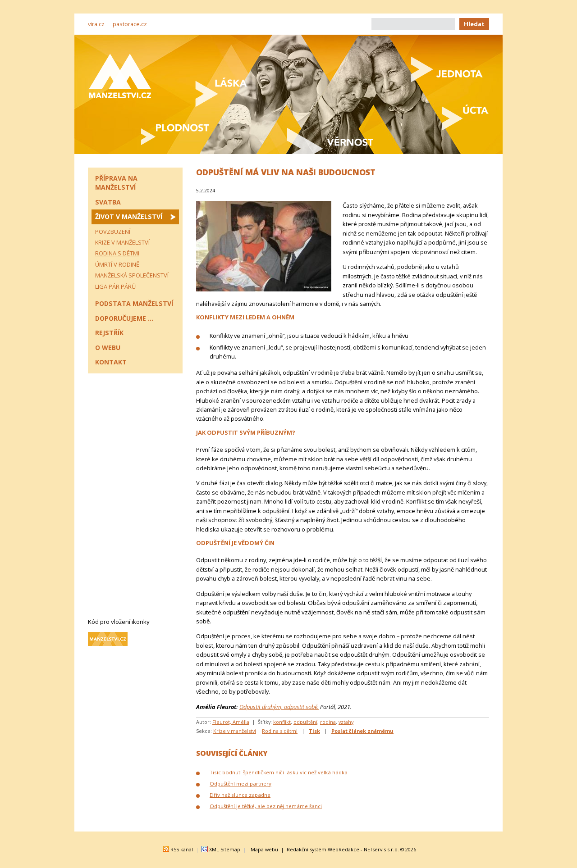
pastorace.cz (130, 24)
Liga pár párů (115, 286)
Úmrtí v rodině (117, 264)
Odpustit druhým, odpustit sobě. (279, 707)
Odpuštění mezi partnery (240, 783)
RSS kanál (181, 849)
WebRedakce (343, 849)
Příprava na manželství (116, 182)
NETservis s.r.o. (381, 849)
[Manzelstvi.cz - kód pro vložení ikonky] (108, 644)
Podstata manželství (134, 303)
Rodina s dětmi (280, 730)
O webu (107, 347)
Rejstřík (109, 332)
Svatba (108, 202)
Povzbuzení (112, 231)
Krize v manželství (234, 730)
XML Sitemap (224, 849)
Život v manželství (128, 216)
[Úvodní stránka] (120, 76)
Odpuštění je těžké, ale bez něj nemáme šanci (266, 806)
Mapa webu (264, 849)
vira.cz (96, 24)
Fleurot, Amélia (230, 721)
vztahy (346, 721)
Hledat (474, 24)
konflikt (282, 721)
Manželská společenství (132, 275)
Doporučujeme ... (124, 318)
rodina (328, 721)
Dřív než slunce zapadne (240, 794)
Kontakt (111, 362)
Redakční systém (306, 849)
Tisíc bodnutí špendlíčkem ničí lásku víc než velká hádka (279, 772)
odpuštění (305, 721)
